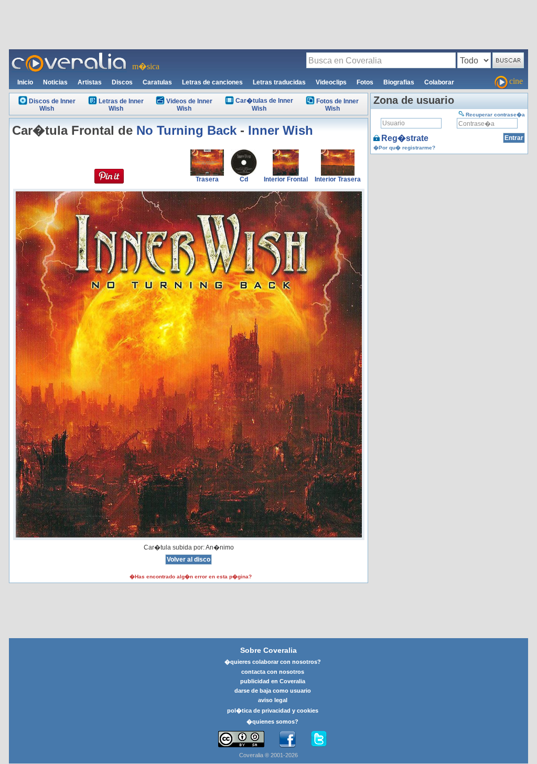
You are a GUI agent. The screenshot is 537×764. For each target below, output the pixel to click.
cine (516, 81)
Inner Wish (280, 130)
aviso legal (272, 700)
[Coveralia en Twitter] (318, 739)
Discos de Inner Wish (52, 105)
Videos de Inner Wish (189, 105)
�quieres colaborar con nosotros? (272, 662)
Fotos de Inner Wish (337, 105)
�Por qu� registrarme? (404, 147)
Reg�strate (404, 138)
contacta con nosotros (272, 672)
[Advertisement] (268, 24)
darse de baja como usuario (272, 690)
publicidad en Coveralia (272, 681)
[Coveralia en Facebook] (287, 739)
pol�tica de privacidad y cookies (272, 710)
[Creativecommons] (241, 739)
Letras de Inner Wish (121, 105)
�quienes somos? (272, 721)
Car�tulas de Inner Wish (264, 104)
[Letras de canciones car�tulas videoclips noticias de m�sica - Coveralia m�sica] (69, 55)
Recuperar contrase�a (495, 114)
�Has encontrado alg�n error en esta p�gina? (191, 576)
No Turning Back (186, 130)
